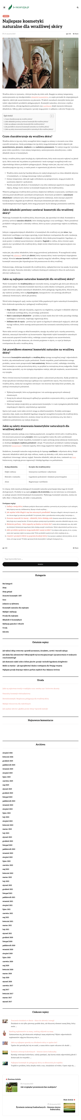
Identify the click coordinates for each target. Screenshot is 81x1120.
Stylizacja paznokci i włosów (13, 624)
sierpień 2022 (8, 857)
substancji (17, 255)
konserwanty (17, 446)
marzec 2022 (7, 877)
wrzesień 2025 (8, 769)
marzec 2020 (7, 973)
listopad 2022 (7, 845)
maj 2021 (6, 917)
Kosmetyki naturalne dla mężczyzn (16, 608)
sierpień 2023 (8, 821)
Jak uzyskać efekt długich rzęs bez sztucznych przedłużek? (28, 512)
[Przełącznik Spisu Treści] (51, 116)
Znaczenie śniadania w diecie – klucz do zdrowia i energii (32, 1020)
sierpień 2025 (8, 773)
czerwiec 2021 (8, 913)
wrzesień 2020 (8, 949)
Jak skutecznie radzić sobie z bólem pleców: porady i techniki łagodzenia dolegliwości (35, 662)
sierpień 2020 (8, 953)
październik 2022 (9, 849)
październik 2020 (9, 945)
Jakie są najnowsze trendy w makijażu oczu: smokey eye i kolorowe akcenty (31, 689)
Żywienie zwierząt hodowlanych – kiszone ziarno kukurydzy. (34, 1052)
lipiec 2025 (7, 777)
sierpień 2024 (8, 809)
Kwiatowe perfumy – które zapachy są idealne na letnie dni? (29, 524)
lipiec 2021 (7, 909)
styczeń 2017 (7, 1002)
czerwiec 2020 (8, 961)
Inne (4, 600)
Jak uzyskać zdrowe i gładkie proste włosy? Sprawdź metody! (25, 709)
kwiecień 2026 (8, 757)
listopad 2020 (7, 941)
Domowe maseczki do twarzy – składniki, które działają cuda (29, 518)
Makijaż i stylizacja (10, 612)
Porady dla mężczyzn (10, 616)
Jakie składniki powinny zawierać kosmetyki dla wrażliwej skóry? (26, 122)
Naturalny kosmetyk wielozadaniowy (16, 694)
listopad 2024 (7, 797)
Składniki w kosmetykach (12, 620)
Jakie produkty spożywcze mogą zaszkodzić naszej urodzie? (29, 530)
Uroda (6, 16)
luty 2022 (6, 881)
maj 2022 (6, 869)
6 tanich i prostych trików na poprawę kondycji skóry (27, 536)
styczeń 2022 (7, 885)
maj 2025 (6, 785)
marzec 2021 (7, 925)
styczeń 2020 (7, 982)
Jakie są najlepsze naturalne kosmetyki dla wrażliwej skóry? (25, 124)
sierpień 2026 (8, 753)
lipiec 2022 (7, 861)
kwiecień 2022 (8, 873)
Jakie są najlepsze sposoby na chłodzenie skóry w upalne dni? (34, 1042)
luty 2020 (6, 978)
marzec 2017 (7, 998)
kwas (74, 457)
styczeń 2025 (7, 789)
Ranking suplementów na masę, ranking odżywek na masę (31, 1031)
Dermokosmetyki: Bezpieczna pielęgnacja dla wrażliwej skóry (26, 699)
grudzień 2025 (8, 761)
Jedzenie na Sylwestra (11, 604)
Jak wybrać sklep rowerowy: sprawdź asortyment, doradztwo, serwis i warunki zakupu (35, 651)
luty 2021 (6, 929)
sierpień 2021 (8, 905)
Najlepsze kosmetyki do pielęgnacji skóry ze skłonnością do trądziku (37, 1063)
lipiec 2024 (7, 813)
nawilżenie (47, 106)
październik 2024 (9, 801)
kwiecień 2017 (8, 994)
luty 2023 (6, 833)
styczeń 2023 (7, 837)
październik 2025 (9, 765)
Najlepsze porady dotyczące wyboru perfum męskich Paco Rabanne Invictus (31, 670)
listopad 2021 (7, 893)
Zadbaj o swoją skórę (14, 506)
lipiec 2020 (7, 957)
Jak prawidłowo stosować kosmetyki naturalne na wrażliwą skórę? (27, 127)
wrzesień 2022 (8, 853)
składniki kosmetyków (39, 97)
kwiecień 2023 (8, 825)
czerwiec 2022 (8, 865)
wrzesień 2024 (8, 805)
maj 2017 (6, 990)
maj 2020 (6, 965)
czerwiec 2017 (8, 986)
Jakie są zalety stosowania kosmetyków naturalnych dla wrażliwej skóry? (29, 129)
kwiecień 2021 (8, 921)
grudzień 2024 (8, 793)
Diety (4, 588)
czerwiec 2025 (8, 781)
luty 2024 (6, 817)
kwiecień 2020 (8, 969)
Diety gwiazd (7, 592)
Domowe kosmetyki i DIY (12, 596)
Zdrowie (6, 632)
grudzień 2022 (8, 841)
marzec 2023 (7, 829)
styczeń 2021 (7, 933)
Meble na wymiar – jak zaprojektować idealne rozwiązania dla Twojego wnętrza (32, 666)
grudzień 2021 (8, 889)
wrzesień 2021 (8, 901)
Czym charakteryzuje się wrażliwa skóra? (18, 119)
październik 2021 (9, 897)
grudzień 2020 (8, 937)
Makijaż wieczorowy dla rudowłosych (17, 704)
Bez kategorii (7, 584)
